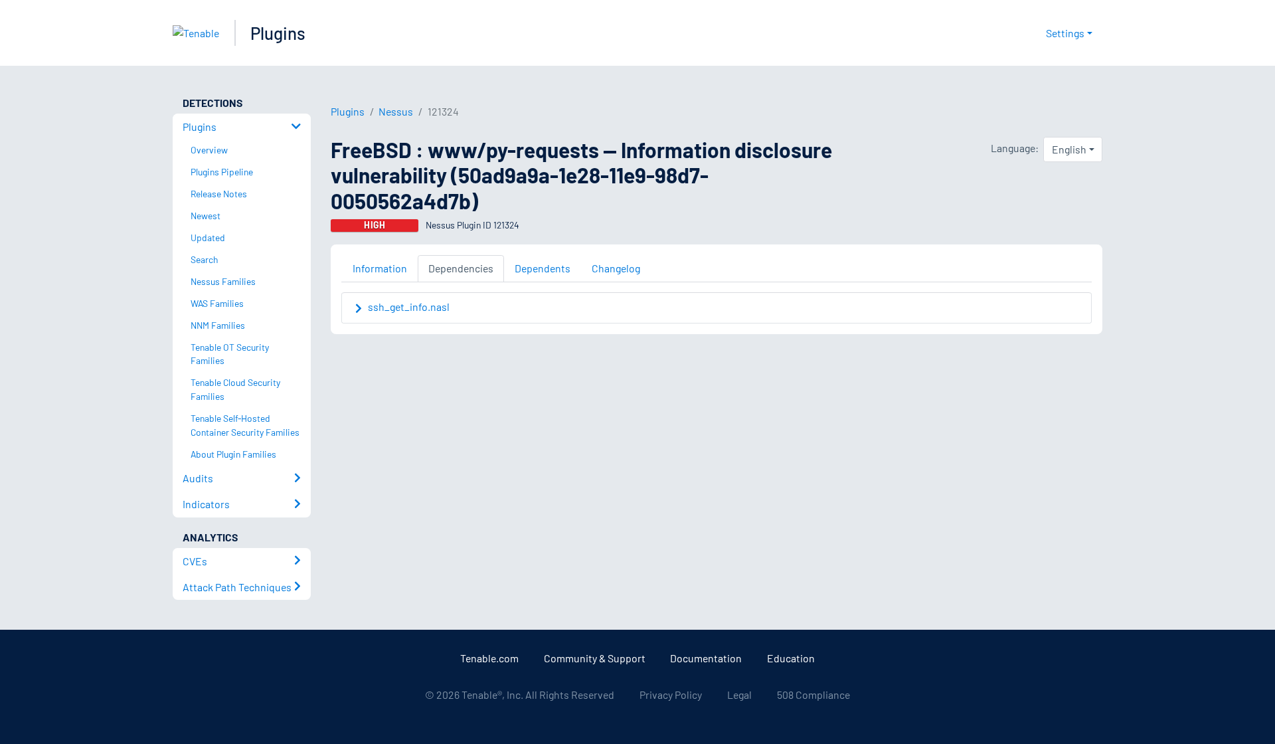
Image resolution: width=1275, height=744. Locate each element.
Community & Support (594, 658)
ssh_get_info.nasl (409, 306)
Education (791, 658)
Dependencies (460, 268)
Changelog (616, 268)
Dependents (542, 268)
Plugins (277, 33)
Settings (1065, 33)
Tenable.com (489, 658)
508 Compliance (813, 694)
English (1069, 149)
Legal (739, 694)
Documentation (706, 658)
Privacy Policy (670, 694)
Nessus (396, 111)
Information (380, 268)
